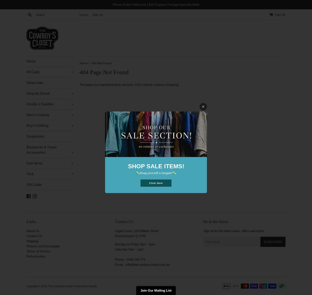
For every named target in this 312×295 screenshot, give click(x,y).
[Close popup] (203, 106)
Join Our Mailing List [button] (156, 290)
